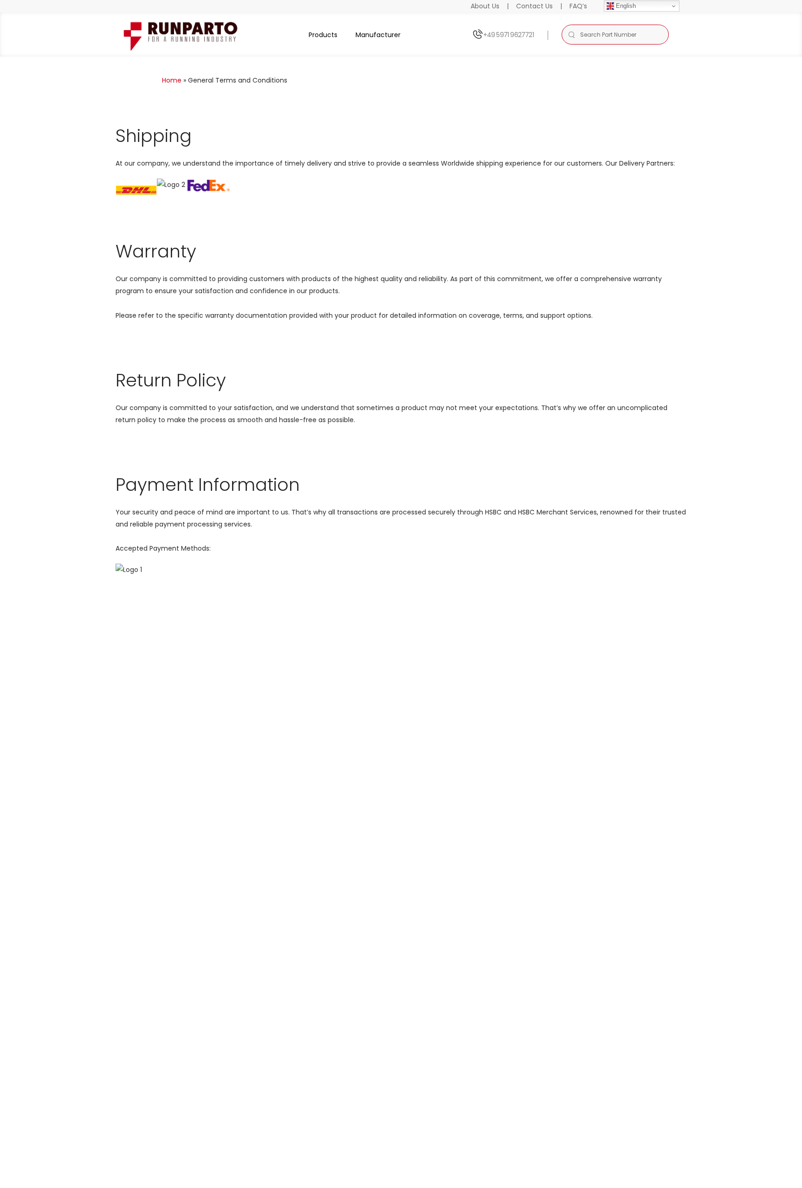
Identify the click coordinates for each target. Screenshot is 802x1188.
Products (323, 34)
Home (171, 80)
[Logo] (181, 34)
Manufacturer (378, 34)
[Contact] (477, 34)
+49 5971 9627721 (508, 34)
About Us (485, 6)
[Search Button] (571, 34)
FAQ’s (578, 6)
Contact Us (534, 6)
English (625, 5)
